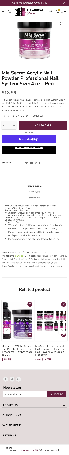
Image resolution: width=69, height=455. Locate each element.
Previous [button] (7, 331)
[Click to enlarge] (62, 23)
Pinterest (36, 163)
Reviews (34, 192)
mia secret (29, 266)
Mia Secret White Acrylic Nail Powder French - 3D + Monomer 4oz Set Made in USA (17, 350)
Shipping (34, 197)
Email (31, 163)
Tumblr (39, 163)
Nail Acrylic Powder (20, 262)
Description (34, 186)
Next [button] (62, 331)
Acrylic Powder (49, 255)
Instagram (18, 379)
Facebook (22, 163)
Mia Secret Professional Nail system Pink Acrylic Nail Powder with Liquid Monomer (49, 350)
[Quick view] (29, 304)
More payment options (29, 147)
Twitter (26, 163)
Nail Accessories (48, 266)
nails (59, 266)
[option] (34, 41)
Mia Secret (15, 252)
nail (37, 266)
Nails (54, 262)
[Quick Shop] (63, 335)
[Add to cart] (29, 335)
